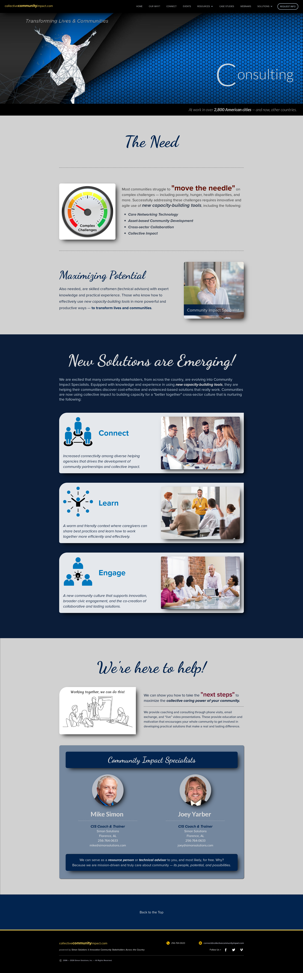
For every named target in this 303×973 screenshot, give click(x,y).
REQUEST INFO (288, 6)
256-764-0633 (178, 943)
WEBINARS (245, 6)
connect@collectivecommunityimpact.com (224, 943)
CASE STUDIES (226, 6)
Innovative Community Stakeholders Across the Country (117, 949)
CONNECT (171, 6)
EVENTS (187, 6)
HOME (139, 6)
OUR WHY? (154, 6)
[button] (205, 6)
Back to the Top (151, 912)
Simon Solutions (79, 949)
